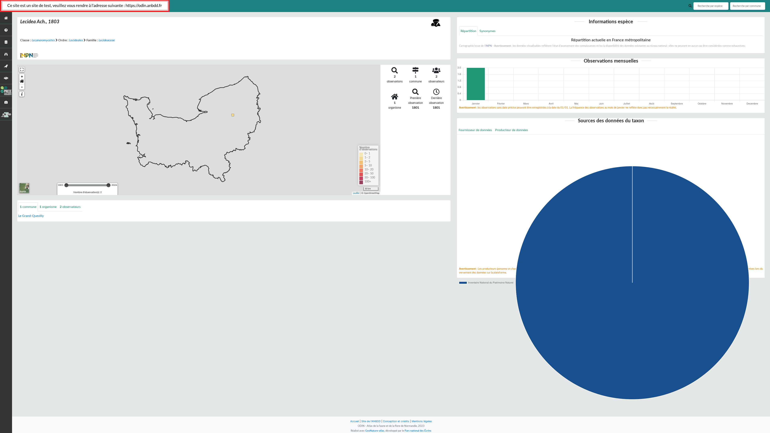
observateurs (70, 206)
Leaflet (356, 193)
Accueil (354, 421)
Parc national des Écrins (418, 431)
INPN (488, 46)
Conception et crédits (396, 421)
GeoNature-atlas (374, 431)
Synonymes (487, 31)
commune (28, 206)
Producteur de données (511, 130)
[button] (21, 81)
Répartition (468, 31)
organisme (48, 206)
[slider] (66, 185)
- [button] (22, 87)
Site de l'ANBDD (371, 421)
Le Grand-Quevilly (31, 216)
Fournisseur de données (475, 130)
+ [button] (22, 76)
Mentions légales (422, 421)
